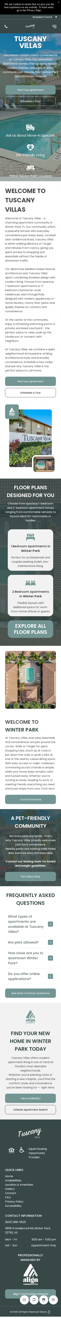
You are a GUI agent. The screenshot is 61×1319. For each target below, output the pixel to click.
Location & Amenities (19, 1185)
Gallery (10, 1189)
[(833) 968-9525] (6, 27)
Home (9, 1176)
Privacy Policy (14, 1202)
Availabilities (13, 1180)
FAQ (8, 1197)
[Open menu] (54, 26)
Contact (10, 1193)
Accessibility (13, 1206)
